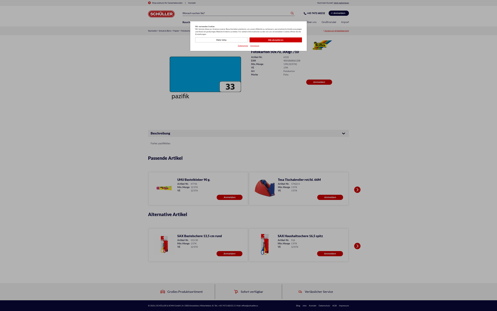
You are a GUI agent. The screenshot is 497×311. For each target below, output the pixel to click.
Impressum (254, 46)
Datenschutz (243, 46)
